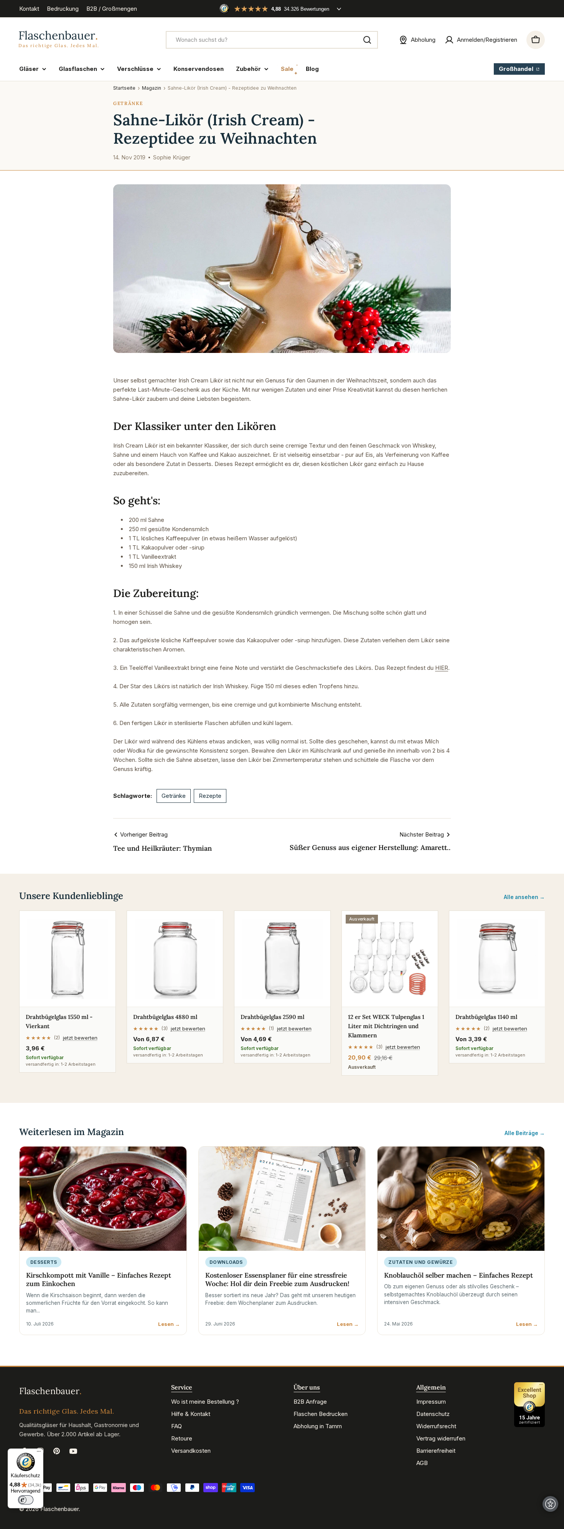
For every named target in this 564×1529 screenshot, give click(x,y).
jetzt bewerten (80, 1038)
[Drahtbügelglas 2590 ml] (282, 959)
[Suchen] (367, 39)
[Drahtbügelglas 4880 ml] (175, 959)
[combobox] (272, 40)
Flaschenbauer (59, 1509)
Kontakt (29, 8)
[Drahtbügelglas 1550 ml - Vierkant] (67, 959)
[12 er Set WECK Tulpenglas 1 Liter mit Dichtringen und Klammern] (390, 959)
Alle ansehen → (524, 897)
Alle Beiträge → (525, 1133)
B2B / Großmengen (111, 8)
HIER (441, 667)
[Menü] (38, 1453)
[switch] (25, 1499)
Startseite (124, 88)
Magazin (151, 88)
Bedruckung (63, 8)
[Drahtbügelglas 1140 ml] (497, 959)
